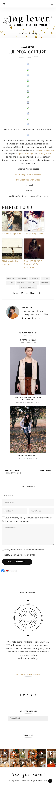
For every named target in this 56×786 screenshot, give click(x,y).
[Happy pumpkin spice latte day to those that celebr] (4, 753)
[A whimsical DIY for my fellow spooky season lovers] (41, 762)
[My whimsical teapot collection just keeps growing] (51, 753)
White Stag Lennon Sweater (28, 174)
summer (20, 283)
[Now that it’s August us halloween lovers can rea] (51, 762)
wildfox (44, 283)
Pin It (34, 293)
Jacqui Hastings (26, 153)
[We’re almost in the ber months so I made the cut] (14, 753)
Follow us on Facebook (28, 674)
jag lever (22, 278)
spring (11, 283)
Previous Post (13, 471)
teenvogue (33, 283)
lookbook (34, 278)
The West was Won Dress (28, 179)
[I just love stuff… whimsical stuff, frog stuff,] (23, 753)
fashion (10, 278)
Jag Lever (29, 46)
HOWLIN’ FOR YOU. (28, 455)
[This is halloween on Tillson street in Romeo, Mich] (41, 753)
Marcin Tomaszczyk (45, 150)
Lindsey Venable (45, 153)
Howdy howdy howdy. (33, 233)
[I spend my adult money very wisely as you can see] (23, 762)
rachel (46, 278)
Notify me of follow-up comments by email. (24, 549)
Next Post (45, 470)
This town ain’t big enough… (10, 262)
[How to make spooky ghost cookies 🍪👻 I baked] (32, 762)
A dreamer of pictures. (12, 233)
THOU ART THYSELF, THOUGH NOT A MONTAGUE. (33, 264)
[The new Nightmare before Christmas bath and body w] (32, 753)
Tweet (25, 293)
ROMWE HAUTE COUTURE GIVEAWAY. (28, 398)
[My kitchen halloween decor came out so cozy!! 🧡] (14, 762)
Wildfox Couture (28, 287)
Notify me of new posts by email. (19, 554)
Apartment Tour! (28, 340)
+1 (42, 293)
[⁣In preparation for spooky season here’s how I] (4, 762)
